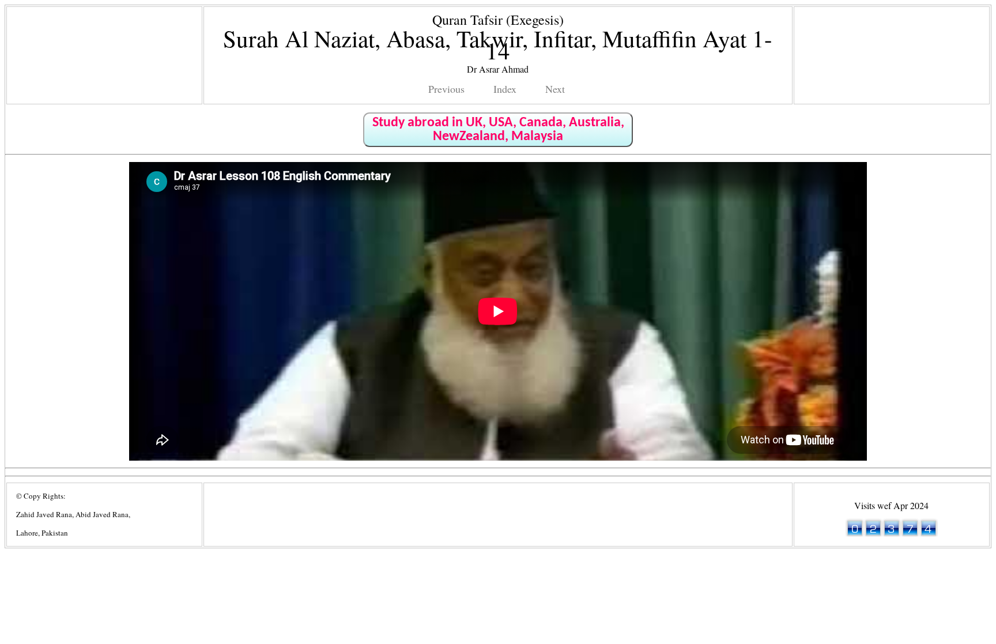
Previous (446, 89)
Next (555, 89)
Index (504, 89)
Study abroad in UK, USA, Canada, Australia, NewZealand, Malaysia (498, 130)
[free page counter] (892, 533)
